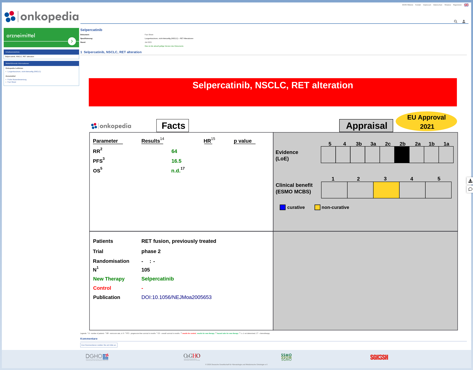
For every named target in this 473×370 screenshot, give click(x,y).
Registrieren (457, 5)
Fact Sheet (12, 82)
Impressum (427, 5)
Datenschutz (437, 5)
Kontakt (418, 5)
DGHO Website (407, 5)
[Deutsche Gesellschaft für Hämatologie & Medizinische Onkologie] (133, 357)
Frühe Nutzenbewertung (17, 79)
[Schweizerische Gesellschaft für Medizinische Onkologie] (328, 357)
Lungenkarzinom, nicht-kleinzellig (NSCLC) (24, 71)
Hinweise (448, 5)
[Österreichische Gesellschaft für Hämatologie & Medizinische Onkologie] (231, 357)
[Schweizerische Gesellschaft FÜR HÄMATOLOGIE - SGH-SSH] (426, 357)
